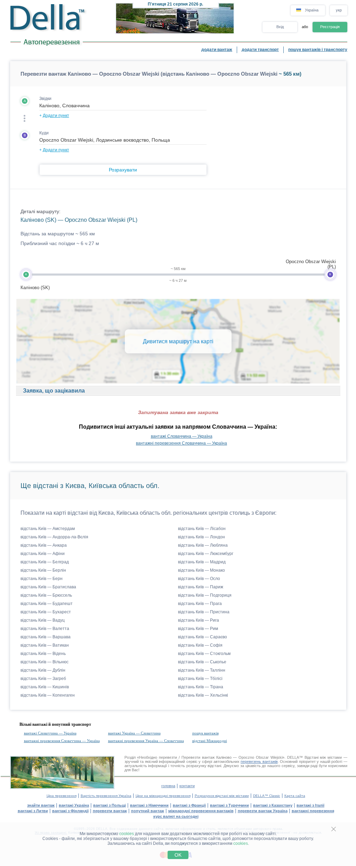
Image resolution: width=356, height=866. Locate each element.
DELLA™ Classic (266, 796)
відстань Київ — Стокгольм (204, 653)
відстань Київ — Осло (199, 578)
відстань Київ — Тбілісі (200, 678)
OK (178, 855)
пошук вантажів (205, 733)
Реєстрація (330, 27)
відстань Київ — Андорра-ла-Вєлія (54, 537)
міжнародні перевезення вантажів (201, 811)
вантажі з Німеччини (149, 805)
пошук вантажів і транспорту (317, 49)
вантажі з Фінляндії (70, 811)
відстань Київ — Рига (198, 620)
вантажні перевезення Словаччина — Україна (181, 443)
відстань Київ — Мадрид (202, 562)
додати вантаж (216, 49)
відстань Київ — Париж (200, 587)
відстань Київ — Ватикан (45, 645)
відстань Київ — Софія (200, 645)
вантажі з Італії (310, 805)
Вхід (280, 27)
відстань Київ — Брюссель (46, 595)
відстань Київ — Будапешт (47, 603)
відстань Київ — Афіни (43, 553)
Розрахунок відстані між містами (222, 796)
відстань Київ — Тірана (200, 686)
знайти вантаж (41, 805)
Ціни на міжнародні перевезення (163, 796)
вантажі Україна (74, 805)
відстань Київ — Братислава (48, 587)
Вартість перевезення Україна (106, 796)
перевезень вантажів (259, 761)
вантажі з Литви (33, 811)
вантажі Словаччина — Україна (181, 436)
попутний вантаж (147, 811)
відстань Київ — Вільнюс (44, 661)
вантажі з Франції (189, 805)
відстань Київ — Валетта (45, 628)
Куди (44, 133)
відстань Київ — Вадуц (43, 620)
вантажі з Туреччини (229, 805)
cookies (126, 833)
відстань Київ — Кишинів (45, 686)
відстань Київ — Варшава (46, 636)
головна (168, 786)
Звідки (45, 98)
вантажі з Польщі (109, 805)
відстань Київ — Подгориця (205, 595)
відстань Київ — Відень (43, 653)
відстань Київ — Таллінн (201, 670)
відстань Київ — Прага (200, 603)
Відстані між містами (323, 757)
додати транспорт (260, 49)
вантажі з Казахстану (272, 805)
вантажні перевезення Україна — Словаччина (146, 741)
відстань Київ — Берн (42, 578)
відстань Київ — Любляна (203, 545)
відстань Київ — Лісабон (202, 528)
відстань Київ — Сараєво (202, 636)
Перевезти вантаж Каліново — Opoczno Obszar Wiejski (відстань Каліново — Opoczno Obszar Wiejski (149, 74)
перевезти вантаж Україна (263, 811)
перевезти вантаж (110, 811)
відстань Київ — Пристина (203, 611)
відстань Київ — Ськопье (202, 661)
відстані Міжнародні (209, 741)
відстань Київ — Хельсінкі (203, 695)
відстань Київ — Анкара (44, 545)
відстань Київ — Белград (45, 562)
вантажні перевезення (313, 811)
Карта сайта (294, 796)
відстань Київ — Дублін (43, 670)
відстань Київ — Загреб (43, 678)
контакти (187, 786)
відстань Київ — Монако (201, 570)
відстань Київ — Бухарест (46, 611)
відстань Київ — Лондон (201, 537)
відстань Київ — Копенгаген (48, 695)
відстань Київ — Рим (198, 628)
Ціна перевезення (61, 796)
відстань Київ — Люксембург (205, 553)
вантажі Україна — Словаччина (134, 733)
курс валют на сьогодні (176, 816)
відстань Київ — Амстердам (48, 528)
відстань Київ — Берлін (43, 570)
